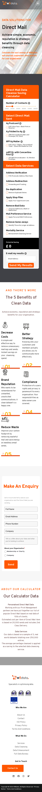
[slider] (12, 106)
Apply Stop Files (14, 197)
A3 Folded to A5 (15, 131)
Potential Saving (12, 242)
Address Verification (16, 172)
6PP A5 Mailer (14, 141)
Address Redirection (16, 181)
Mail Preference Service (18, 214)
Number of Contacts (18, 103)
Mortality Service (15, 230)
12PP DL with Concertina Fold (18, 153)
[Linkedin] (13, 776)
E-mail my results (16, 253)
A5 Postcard (13, 123)
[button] (38, 3)
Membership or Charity (15, 552)
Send (11, 564)
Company (10, 555)
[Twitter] (28, 776)
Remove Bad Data (15, 205)
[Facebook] (18, 776)
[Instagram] (23, 776)
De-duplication (14, 189)
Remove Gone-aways (17, 222)
